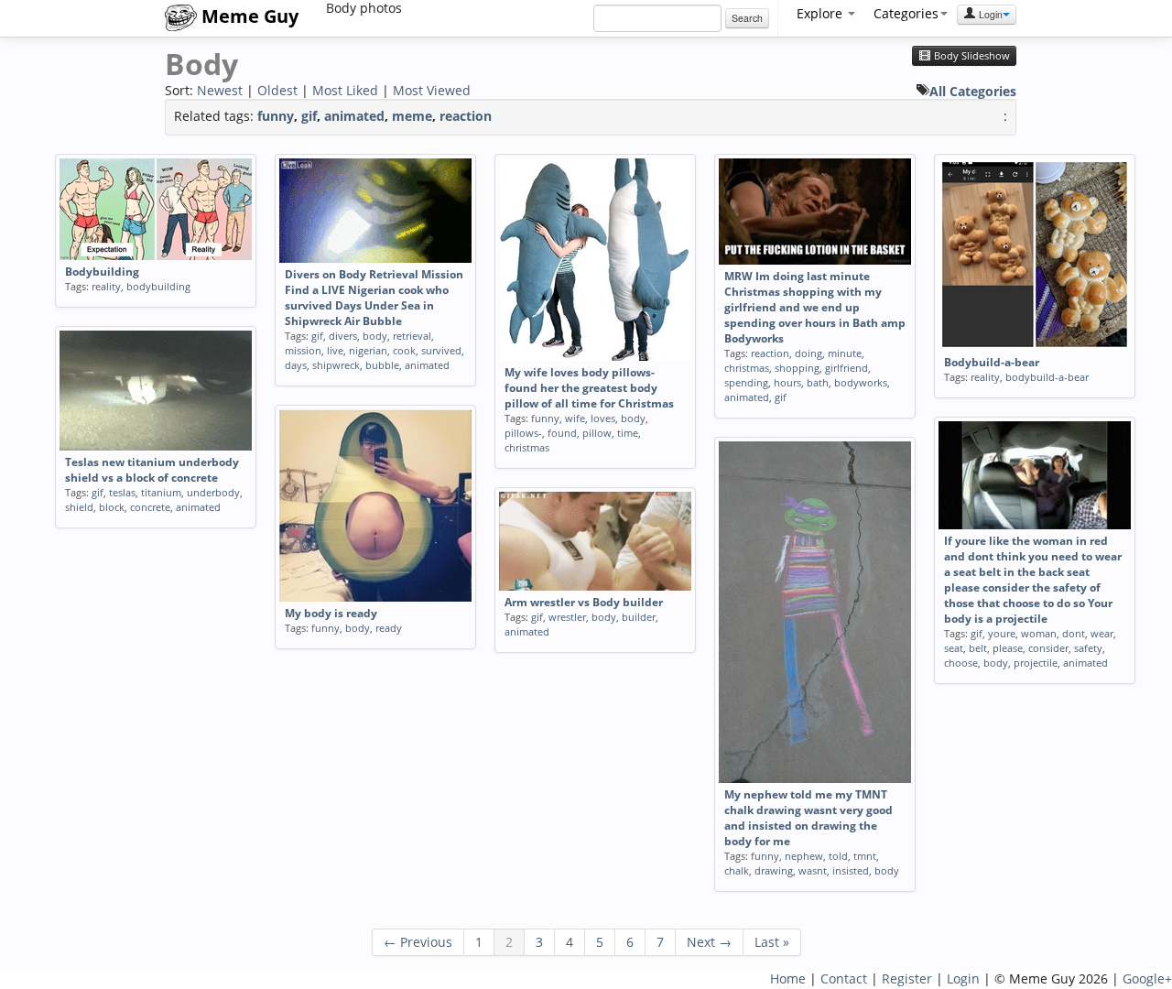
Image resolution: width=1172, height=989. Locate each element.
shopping (797, 368)
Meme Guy (247, 16)
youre (1001, 633)
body (375, 335)
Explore (821, 13)
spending (746, 382)
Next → (709, 942)
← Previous (418, 942)
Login (989, 14)
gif (309, 116)
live (335, 350)
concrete (150, 507)
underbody (213, 492)
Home (788, 978)
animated (354, 116)
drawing (773, 870)
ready (388, 628)
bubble (382, 365)
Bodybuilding (102, 271)
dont (1073, 633)
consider (1048, 648)
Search (747, 18)
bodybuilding (158, 286)
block (112, 507)
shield (79, 507)
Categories (906, 13)
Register (907, 978)
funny (275, 116)
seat (953, 648)
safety (1088, 648)
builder (639, 617)
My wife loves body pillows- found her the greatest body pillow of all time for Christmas (589, 387)
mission (303, 350)
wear (1102, 633)
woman (1039, 633)
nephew (804, 856)
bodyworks (860, 382)
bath (818, 382)
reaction (466, 116)
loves (603, 418)
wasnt (812, 870)
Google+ (1147, 978)
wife (575, 418)
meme (412, 116)
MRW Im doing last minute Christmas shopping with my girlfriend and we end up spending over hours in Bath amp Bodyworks (815, 307)
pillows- (523, 433)
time (627, 433)
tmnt (864, 856)
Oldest (277, 90)
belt (978, 648)
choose (961, 662)
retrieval (412, 335)
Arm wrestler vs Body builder (584, 602)
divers (343, 335)
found (562, 433)
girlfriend (846, 368)
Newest (220, 90)
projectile (1036, 662)
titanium (161, 492)
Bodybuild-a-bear (991, 362)
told (838, 856)
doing (808, 353)
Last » (771, 942)
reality (106, 286)
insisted (850, 870)
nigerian (368, 350)
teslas (122, 492)
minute (845, 353)
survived (441, 350)
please (1008, 648)
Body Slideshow (970, 55)
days (296, 365)
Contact (843, 978)
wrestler (567, 617)
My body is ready (331, 613)
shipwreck (336, 365)
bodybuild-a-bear (1047, 377)
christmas (527, 447)
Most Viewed (432, 90)
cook (404, 350)
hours (787, 382)
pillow (597, 433)
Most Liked (345, 90)
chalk (736, 870)
